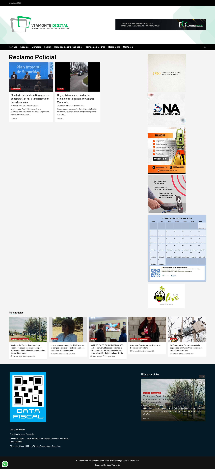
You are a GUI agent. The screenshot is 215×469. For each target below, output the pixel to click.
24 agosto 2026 (110, 356)
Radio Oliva (114, 47)
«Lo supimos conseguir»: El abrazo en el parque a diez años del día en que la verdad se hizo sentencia (67, 348)
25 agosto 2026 (30, 356)
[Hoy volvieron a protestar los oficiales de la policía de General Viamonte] (77, 77)
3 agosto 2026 (189, 353)
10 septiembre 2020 (31, 106)
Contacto (128, 47)
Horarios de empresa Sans (68, 47)
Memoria (36, 47)
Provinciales (16, 88)
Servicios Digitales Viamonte (107, 465)
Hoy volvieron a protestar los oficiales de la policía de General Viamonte (75, 99)
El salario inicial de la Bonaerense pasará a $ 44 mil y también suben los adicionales (30, 99)
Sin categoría (23, 339)
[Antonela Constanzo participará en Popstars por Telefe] (147, 329)
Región (47, 47)
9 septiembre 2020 (78, 106)
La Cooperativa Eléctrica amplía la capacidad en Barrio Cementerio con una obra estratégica (186, 348)
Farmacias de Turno (95, 47)
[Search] (204, 47)
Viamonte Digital (17, 105)
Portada (13, 47)
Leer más (14, 118)
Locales (24, 47)
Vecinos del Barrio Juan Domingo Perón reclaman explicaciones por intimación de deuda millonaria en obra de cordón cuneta (172, 399)
